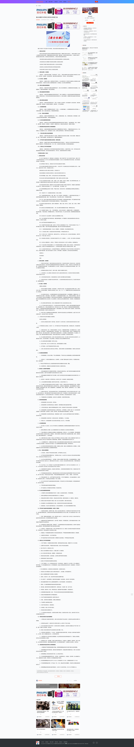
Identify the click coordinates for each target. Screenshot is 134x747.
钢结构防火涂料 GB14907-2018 (93, 80)
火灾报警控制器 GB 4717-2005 (93, 96)
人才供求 (60, 1)
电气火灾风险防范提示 (41, 729)
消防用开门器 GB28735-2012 (84, 88)
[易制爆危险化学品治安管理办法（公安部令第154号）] (84, 58)
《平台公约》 (86, 743)
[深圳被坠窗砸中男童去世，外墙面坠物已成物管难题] (43, 705)
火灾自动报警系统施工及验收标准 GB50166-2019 (86, 103)
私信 (92, 22)
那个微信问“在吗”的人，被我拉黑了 (73, 712)
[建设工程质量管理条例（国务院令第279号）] (84, 54)
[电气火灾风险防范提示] (43, 723)
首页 (46, 1)
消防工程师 (50, 1)
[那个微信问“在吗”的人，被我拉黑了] (73, 705)
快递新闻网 (65, 741)
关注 (88, 22)
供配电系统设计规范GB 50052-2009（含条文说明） (94, 103)
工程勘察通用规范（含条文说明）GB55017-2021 (94, 111)
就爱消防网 (38, 19)
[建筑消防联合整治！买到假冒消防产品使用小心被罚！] (73, 723)
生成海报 (75, 680)
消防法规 (56, 1)
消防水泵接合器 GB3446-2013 (84, 96)
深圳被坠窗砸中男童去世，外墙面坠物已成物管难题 (43, 712)
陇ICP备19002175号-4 (62, 743)
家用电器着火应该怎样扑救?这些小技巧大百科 (58, 730)
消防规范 (64, 1)
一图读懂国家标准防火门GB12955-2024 (86, 111)
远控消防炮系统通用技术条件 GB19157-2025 (86, 80)
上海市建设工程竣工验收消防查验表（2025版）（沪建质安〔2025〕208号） (92, 68)
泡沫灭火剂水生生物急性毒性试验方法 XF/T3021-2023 (94, 88)
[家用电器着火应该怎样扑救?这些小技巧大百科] (58, 723)
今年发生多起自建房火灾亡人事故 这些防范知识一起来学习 (58, 712)
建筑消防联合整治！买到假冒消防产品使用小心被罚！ (73, 730)
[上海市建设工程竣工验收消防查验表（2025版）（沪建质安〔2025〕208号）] (84, 68)
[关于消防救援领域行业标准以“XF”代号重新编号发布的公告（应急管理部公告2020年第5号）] (84, 63)
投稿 (96, 1)
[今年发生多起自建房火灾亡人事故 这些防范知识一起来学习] (58, 705)
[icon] (94, 743)
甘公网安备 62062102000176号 (78, 743)
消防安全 (69, 1)
